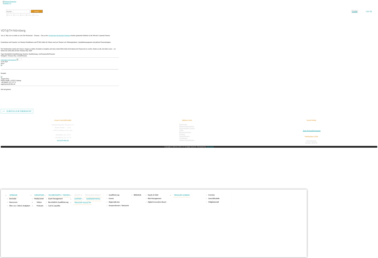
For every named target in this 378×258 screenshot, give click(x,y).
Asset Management (55, 199)
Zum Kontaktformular (312, 131)
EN (368, 11)
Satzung (182, 134)
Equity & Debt (153, 195)
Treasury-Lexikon (182, 195)
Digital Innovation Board (157, 202)
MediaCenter (39, 199)
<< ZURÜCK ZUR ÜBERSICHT (17, 111)
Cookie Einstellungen (186, 140)
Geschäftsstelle (213, 199)
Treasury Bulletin (311, 143)
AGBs (181, 130)
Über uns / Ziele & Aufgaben (19, 206)
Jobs (23, 15)
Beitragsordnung (185, 132)
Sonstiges (36, 15)
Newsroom (13, 202)
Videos (39, 202)
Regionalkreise (114, 202)
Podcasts (40, 206)
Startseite (12, 199)
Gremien (211, 195)
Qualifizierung (114, 195)
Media (29, 15)
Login (354, 11)
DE (371, 11)
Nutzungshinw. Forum (187, 128)
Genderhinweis (184, 136)
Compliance (183, 138)
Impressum (183, 124)
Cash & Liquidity (54, 206)
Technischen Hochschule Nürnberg (59, 35)
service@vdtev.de (63, 140)
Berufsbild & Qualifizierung (58, 202)
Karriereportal (311, 141)
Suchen (36, 11)
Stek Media (210, 147)
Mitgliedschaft (213, 202)
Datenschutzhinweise (186, 126)
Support (78, 199)
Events (16, 15)
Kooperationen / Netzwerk (119, 206)
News (9, 15)
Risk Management (154, 199)
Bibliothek (137, 195)
